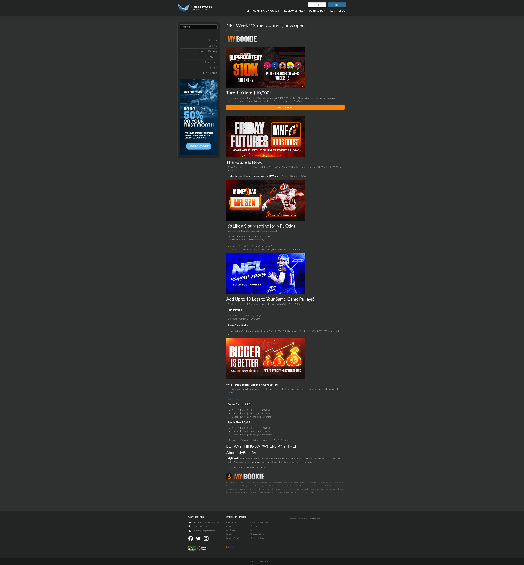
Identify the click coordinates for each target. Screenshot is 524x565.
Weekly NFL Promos (273, 492)
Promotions (231, 534)
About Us (230, 526)
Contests (211, 62)
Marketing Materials (259, 522)
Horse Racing (208, 51)
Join (337, 5)
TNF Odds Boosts (260, 492)
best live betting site (249, 482)
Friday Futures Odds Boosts (268, 486)
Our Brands (316, 10)
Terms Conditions (257, 534)
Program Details (293, 10)
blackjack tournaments (264, 482)
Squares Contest (323, 489)
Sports (213, 40)
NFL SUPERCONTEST (241, 489)
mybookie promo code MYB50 (320, 486)
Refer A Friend (286, 489)
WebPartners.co (265, 561)
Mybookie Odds (304, 486)
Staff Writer (245, 31)
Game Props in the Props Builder (288, 486)
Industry (212, 56)
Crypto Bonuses (302, 482)
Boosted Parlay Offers (289, 482)
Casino (213, 45)
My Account (231, 522)
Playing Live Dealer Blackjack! (271, 489)
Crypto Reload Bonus (326, 482)
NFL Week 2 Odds (255, 489)
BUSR (214, 67)
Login (317, 5)
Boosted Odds (277, 482)
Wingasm (283, 492)
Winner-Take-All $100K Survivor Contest (300, 492)
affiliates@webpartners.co (204, 530)
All (216, 34)
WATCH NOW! (285, 107)
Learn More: (233, 398)
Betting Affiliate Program (263, 10)
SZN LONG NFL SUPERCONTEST (242, 492)
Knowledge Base (257, 538)
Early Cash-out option (250, 486)
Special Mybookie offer (310, 489)
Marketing (210, 72)
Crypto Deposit (313, 482)
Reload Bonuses (297, 489)
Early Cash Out (238, 486)
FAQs (332, 10)
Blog (342, 10)
